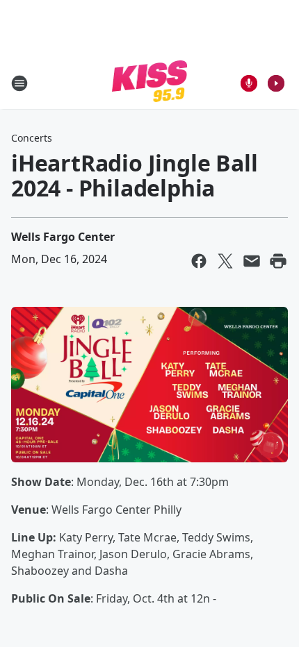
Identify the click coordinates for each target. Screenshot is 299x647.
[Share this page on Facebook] (199, 261)
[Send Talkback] (249, 83)
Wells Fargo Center (63, 236)
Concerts (31, 137)
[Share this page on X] (225, 261)
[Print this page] (278, 261)
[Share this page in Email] (251, 261)
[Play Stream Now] (276, 83)
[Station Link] (150, 83)
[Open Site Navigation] (19, 83)
